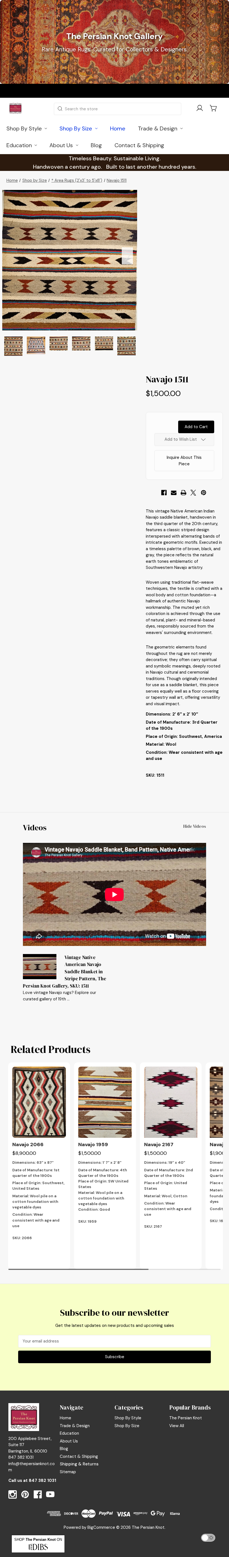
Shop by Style (128, 1418)
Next (127, 255)
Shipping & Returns (79, 1464)
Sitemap (68, 1472)
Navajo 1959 (93, 1144)
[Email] (173, 492)
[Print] (183, 492)
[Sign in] (200, 109)
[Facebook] (164, 492)
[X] (193, 492)
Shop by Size (127, 1426)
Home (65, 1418)
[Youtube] (50, 1494)
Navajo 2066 (28, 1144)
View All (176, 1426)
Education (69, 1433)
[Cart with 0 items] (214, 108)
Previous (12, 255)
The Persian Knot (185, 1418)
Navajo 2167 (158, 1144)
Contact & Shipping (79, 1456)
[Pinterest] (203, 492)
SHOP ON (38, 1539)
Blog (64, 1448)
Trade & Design (75, 1426)
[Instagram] (12, 1494)
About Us (69, 1441)
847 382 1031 (42, 1480)
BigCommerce (101, 1527)
